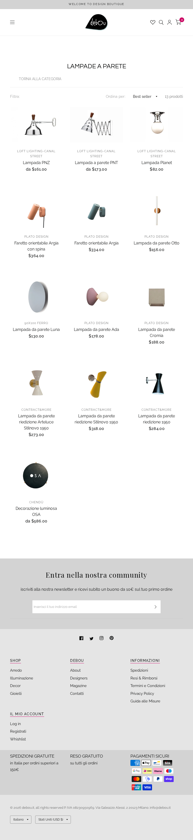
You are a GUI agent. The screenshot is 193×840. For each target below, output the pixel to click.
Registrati (18, 731)
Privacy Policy (142, 693)
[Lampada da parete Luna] (36, 297)
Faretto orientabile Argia (96, 243)
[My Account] (169, 22)
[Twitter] (91, 638)
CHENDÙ (36, 502)
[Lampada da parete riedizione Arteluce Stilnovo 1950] (36, 383)
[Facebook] (81, 638)
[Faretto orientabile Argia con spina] (36, 210)
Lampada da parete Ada (96, 329)
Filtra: (15, 96)
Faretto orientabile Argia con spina (36, 246)
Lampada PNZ (36, 162)
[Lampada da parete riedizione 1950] (156, 383)
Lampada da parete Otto (156, 243)
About (75, 670)
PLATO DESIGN (36, 236)
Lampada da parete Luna (36, 329)
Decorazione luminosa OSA (36, 511)
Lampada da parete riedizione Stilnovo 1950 (96, 419)
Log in (15, 724)
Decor (15, 685)
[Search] (161, 22)
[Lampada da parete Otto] (156, 210)
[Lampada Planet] (156, 124)
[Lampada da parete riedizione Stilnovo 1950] (96, 383)
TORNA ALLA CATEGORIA (40, 79)
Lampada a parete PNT (96, 162)
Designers (78, 678)
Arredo (16, 670)
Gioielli (16, 693)
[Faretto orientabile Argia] (96, 210)
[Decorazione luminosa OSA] (36, 475)
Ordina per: (115, 96)
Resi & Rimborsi (143, 678)
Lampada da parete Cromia (156, 332)
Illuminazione (21, 678)
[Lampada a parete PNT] (96, 124)
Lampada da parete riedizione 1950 (156, 419)
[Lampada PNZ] (36, 124)
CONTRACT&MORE (36, 410)
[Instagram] (102, 638)
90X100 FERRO (36, 323)
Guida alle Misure (145, 701)
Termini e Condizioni (147, 685)
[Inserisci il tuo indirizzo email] (156, 606)
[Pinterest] (112, 638)
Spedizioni (139, 670)
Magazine (78, 685)
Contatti (77, 693)
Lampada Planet (156, 162)
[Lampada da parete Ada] (96, 297)
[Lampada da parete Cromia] (156, 297)
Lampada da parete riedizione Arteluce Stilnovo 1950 (36, 422)
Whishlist (18, 739)
